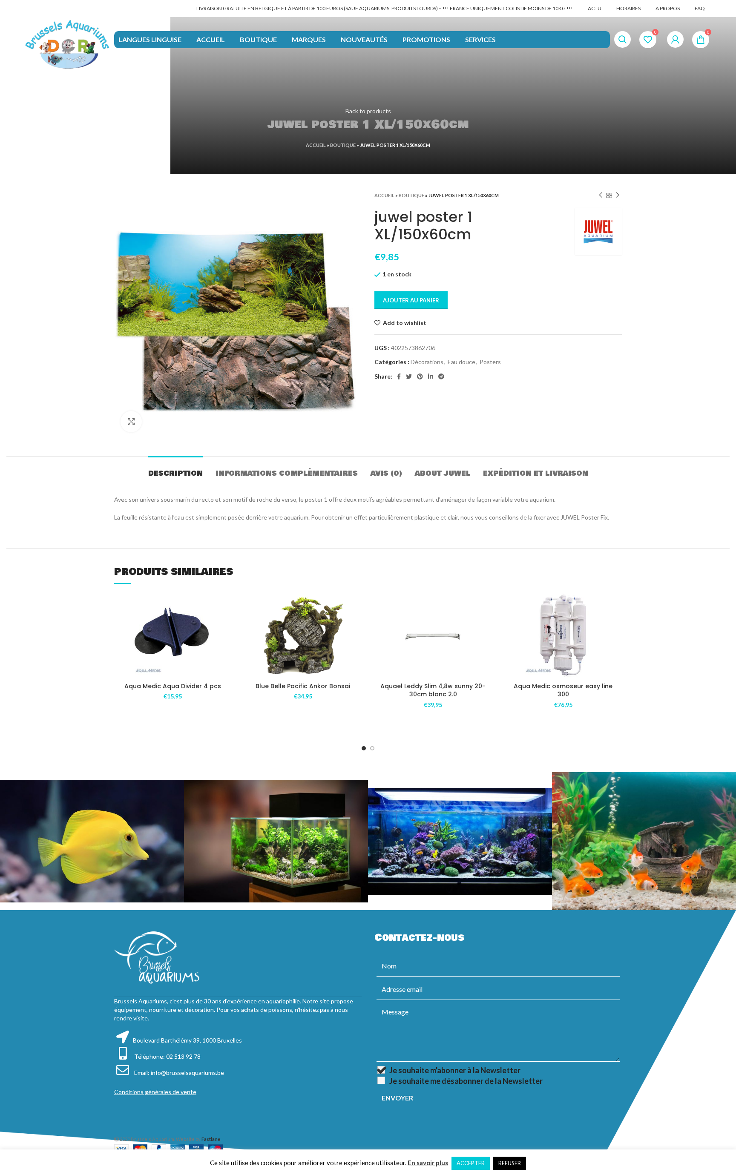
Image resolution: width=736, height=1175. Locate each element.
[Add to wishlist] (225, 606)
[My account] (675, 39)
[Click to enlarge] (131, 421)
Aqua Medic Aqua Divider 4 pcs (172, 686)
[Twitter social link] (408, 376)
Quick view (225, 645)
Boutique (343, 145)
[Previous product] (600, 195)
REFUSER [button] (509, 1163)
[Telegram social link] (441, 376)
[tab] (175, 469)
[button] (225, 625)
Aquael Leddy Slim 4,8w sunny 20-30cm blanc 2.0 (433, 690)
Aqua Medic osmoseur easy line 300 (563, 690)
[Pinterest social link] (420, 376)
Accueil (316, 145)
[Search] (622, 39)
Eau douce (461, 361)
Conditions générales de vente (155, 1091)
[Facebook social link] (398, 376)
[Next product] (617, 195)
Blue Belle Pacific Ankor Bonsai (303, 686)
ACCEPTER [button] (471, 1163)
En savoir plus (428, 1162)
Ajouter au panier (411, 300)
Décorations (427, 361)
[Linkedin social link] (431, 376)
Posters (490, 361)
